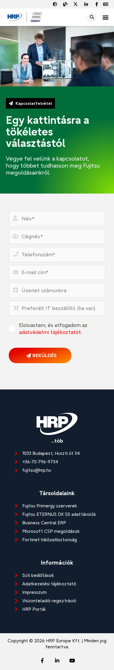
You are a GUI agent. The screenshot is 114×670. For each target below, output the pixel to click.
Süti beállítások (38, 575)
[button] (105, 17)
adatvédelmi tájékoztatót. (50, 332)
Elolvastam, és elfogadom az (53, 328)
